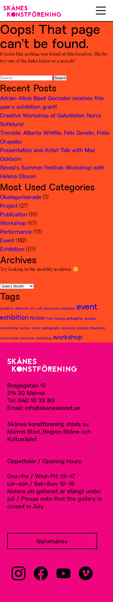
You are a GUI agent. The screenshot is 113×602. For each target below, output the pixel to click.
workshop (67, 336)
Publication (14, 214)
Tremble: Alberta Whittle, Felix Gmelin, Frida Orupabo (54, 137)
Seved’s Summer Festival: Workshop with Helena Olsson (52, 171)
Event (7, 240)
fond (49, 318)
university (27, 338)
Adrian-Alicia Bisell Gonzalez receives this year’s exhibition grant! (52, 102)
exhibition (14, 317)
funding (59, 318)
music (36, 328)
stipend (82, 328)
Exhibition (12, 249)
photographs (51, 328)
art (32, 308)
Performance (16, 231)
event (86, 306)
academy (6, 308)
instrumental (9, 328)
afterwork (22, 308)
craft (39, 308)
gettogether (74, 318)
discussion (51, 308)
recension (68, 328)
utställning (43, 338)
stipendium (97, 328)
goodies (90, 318)
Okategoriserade (20, 197)
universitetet (9, 338)
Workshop (13, 223)
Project (9, 205)
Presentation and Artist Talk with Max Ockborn (47, 154)
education (68, 308)
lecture (25, 328)
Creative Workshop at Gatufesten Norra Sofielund (50, 119)
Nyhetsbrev (52, 540)
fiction (37, 317)
